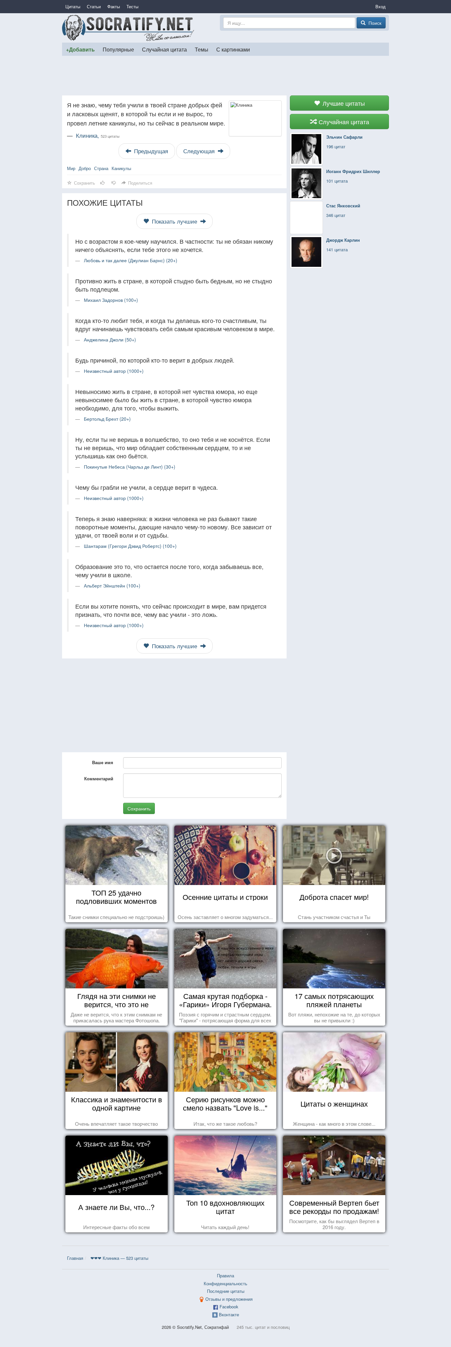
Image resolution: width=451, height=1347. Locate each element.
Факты (113, 6)
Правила (225, 1275)
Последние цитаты (225, 1291)
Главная (75, 1258)
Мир (71, 168)
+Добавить (80, 49)
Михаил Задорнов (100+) (111, 300)
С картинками (233, 49)
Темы (201, 49)
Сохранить (139, 808)
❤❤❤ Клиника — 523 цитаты (119, 1258)
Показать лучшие (174, 221)
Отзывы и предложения (229, 1299)
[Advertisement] (225, 75)
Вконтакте (229, 1314)
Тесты (132, 6)
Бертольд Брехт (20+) (107, 418)
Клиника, (98, 135)
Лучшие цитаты (343, 103)
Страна (101, 168)
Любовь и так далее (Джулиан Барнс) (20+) (130, 260)
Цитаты (72, 6)
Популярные (118, 49)
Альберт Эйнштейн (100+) (112, 585)
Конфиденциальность (225, 1283)
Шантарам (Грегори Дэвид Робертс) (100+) (130, 546)
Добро (85, 168)
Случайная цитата (164, 49)
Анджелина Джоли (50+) (110, 339)
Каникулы (121, 168)
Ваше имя (102, 762)
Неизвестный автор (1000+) (114, 371)
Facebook (229, 1306)
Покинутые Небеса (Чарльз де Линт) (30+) (129, 466)
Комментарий (98, 778)
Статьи (94, 6)
